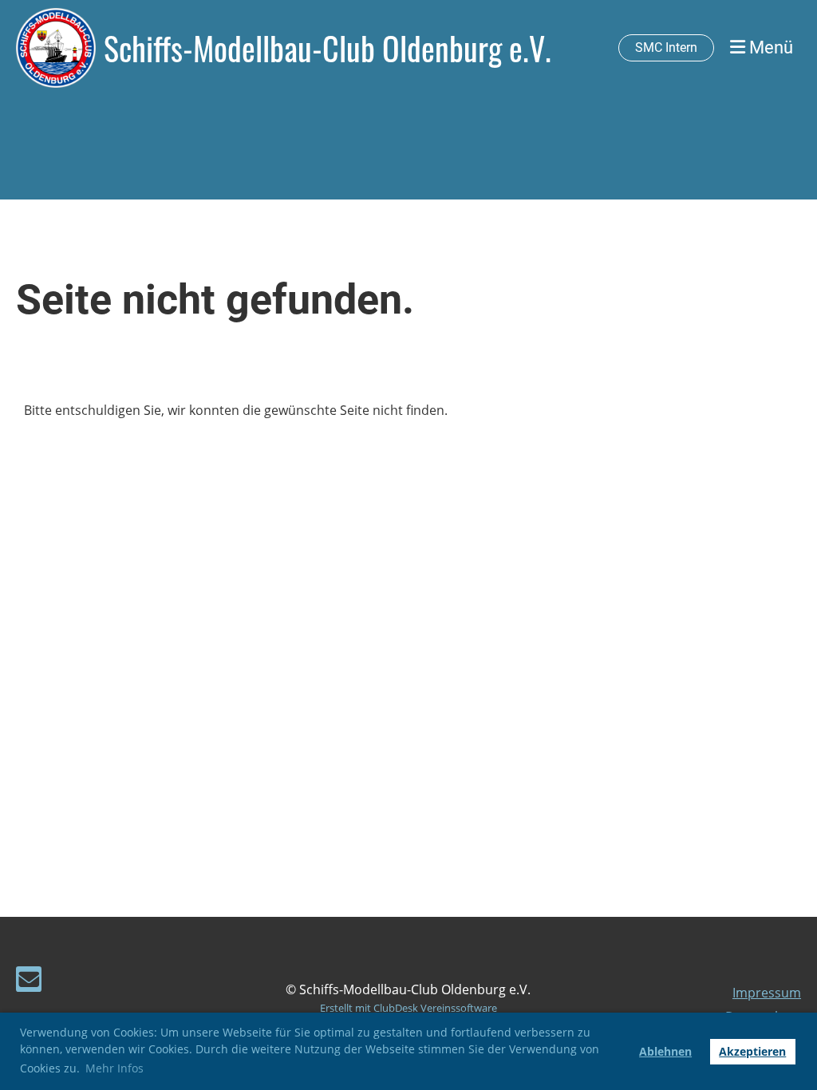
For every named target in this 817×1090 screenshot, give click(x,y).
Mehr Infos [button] (114, 1068)
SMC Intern (666, 47)
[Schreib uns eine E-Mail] (28, 982)
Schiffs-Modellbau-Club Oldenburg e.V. (327, 48)
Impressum (766, 992)
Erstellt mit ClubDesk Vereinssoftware (408, 1008)
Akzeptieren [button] (752, 1051)
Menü (769, 47)
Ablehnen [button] (665, 1051)
